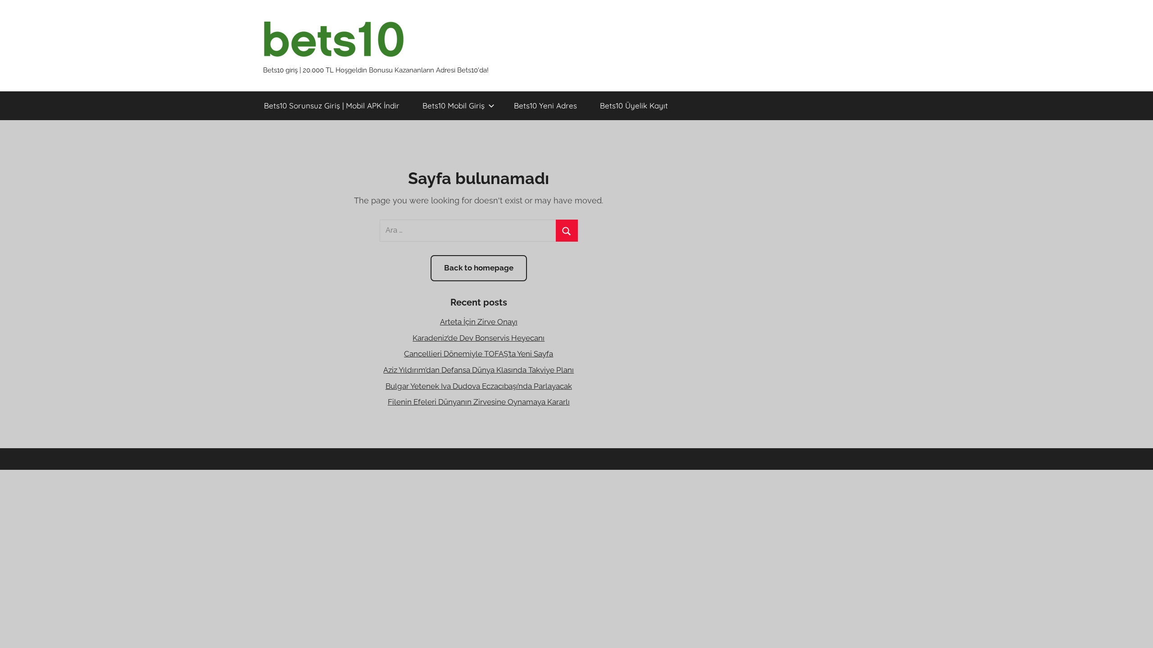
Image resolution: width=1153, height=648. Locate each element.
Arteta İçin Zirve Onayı (478, 321)
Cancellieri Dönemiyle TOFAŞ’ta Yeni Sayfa (478, 353)
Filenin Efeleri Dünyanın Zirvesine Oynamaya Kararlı (479, 401)
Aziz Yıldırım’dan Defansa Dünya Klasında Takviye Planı (478, 369)
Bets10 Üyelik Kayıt (634, 105)
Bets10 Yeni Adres (545, 105)
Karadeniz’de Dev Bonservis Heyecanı (479, 337)
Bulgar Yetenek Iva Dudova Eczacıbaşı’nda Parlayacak (479, 386)
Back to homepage (478, 267)
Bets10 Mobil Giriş (453, 105)
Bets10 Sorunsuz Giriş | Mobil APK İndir (331, 105)
